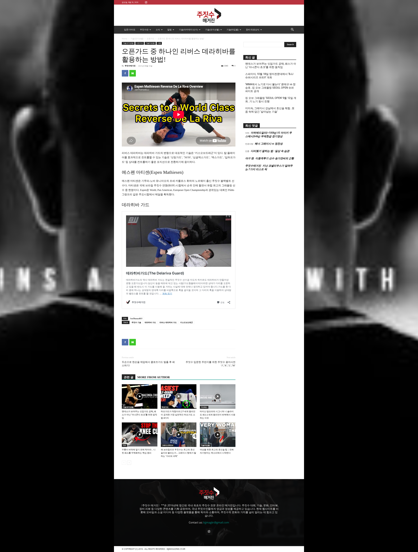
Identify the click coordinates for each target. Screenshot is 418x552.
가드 (124, 445)
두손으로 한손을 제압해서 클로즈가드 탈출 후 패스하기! (148, 364)
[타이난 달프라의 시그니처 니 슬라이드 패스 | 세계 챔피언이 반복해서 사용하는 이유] (217, 396)
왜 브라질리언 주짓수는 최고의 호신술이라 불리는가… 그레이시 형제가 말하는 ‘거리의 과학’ (178, 452)
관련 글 (128, 377)
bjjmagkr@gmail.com (216, 522)
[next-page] (129, 463)
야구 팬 (249, 158)
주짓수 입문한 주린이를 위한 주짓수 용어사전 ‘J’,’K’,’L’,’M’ (210, 364)
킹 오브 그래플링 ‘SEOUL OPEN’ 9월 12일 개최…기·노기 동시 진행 (270, 99)
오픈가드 (150, 38)
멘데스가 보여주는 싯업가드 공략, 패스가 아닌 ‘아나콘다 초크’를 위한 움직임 (139, 414)
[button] (292, 30)
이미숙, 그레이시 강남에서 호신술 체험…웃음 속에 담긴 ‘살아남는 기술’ (269, 110)
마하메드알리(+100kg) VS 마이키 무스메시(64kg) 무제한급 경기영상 (268, 134)
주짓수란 (144, 29)
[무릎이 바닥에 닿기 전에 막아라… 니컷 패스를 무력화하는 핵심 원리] (139, 434)
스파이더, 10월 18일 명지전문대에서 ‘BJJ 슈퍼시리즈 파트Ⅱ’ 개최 (269, 75)
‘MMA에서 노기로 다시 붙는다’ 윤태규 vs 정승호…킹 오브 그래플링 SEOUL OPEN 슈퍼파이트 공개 (270, 88)
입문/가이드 (129, 29)
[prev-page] (124, 463)
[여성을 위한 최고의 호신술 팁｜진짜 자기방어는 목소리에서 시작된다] (217, 434)
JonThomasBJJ (136, 318)
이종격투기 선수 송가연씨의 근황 (274, 158)
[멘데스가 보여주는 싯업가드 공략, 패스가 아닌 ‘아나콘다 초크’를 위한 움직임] (139, 396)
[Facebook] (125, 73)
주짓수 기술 (136, 322)
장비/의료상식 (252, 29)
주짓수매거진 (130, 66)
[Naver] (132, 73)
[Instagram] (146, 2)
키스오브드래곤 (186, 322)
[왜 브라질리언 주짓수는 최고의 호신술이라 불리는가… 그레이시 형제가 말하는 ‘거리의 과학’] (178, 434)
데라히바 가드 (150, 322)
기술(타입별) (233, 29)
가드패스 (204, 407)
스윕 (159, 43)
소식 (158, 29)
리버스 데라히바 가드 (168, 322)
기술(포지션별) (212, 29)
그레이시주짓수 (167, 445)
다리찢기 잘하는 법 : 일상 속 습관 (270, 151)
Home (124, 38)
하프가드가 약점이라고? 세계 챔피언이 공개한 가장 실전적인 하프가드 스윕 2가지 (178, 414)
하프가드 (165, 407)
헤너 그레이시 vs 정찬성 (269, 143)
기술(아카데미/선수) (188, 29)
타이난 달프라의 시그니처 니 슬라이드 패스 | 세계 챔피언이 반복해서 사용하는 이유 (217, 414)
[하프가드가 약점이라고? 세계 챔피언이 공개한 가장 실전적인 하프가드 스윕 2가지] (178, 396)
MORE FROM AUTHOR (153, 377)
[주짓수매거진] (209, 15)
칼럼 (169, 29)
